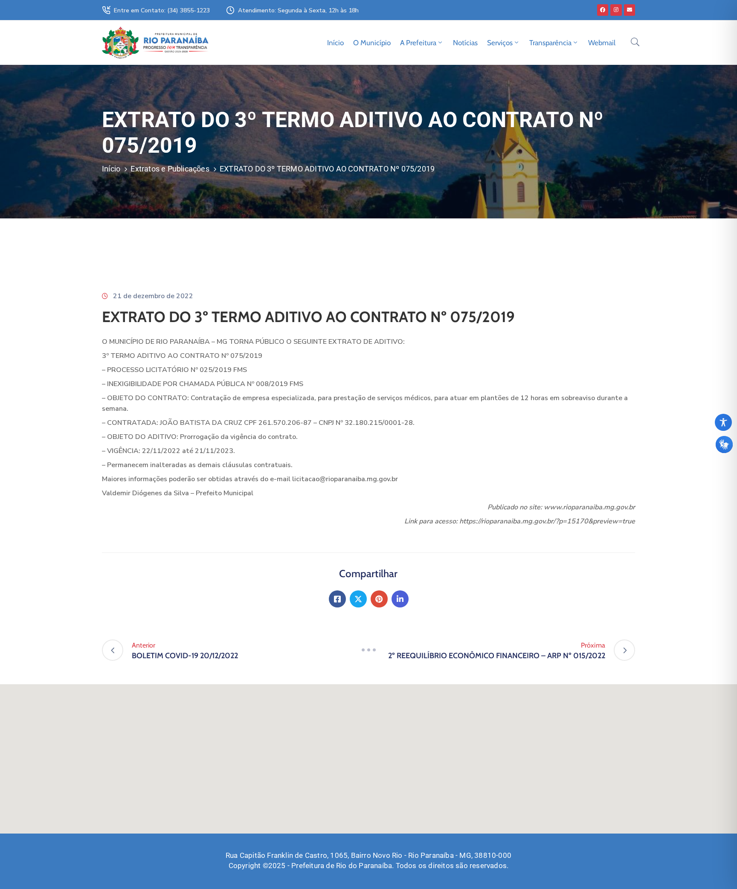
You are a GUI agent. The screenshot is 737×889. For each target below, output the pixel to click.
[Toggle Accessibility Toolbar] (723, 422)
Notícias (465, 42)
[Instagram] (615, 9)
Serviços (500, 42)
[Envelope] (629, 9)
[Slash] (368, 650)
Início (335, 42)
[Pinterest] (379, 598)
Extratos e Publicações (170, 168)
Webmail (601, 42)
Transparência (550, 42)
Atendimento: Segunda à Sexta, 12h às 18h (298, 10)
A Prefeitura (418, 42)
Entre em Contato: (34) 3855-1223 (162, 10)
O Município (372, 42)
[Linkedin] (400, 598)
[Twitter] (358, 598)
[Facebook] (602, 9)
